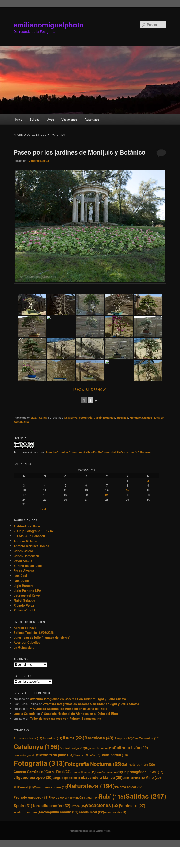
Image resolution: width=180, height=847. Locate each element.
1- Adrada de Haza (27, 526)
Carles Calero (23, 551)
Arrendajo (52, 738)
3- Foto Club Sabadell (29, 536)
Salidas (35, 119)
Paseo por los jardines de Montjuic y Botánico (80, 152)
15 (127, 490)
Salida (43, 417)
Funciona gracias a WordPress (90, 830)
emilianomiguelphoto (49, 24)
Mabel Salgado (24, 600)
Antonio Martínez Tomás (31, 546)
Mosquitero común (50, 787)
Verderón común (28, 812)
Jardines (122, 417)
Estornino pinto (57, 754)
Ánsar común (115, 812)
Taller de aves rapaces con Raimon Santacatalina (65, 718)
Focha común (114, 755)
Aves (50, 119)
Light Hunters (23, 585)
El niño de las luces (28, 565)
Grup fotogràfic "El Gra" (142, 772)
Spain (23, 805)
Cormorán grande (27, 755)
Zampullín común (60, 811)
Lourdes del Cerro (27, 595)
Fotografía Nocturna (93, 763)
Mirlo (153, 777)
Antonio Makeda (25, 541)
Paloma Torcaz (128, 787)
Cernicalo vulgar (72, 748)
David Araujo (23, 560)
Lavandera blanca (102, 777)
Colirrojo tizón (131, 747)
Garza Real (58, 771)
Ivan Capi (20, 575)
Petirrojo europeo (31, 797)
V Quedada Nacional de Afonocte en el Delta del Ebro (68, 708)
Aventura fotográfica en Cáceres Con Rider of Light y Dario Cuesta (78, 698)
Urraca (78, 806)
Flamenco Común (86, 755)
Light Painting (134, 778)
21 (107, 495)
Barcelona (98, 738)
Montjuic (135, 417)
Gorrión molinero (108, 772)
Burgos (122, 738)
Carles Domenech (26, 555)
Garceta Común (29, 771)
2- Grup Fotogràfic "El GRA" (34, 531)
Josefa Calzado (25, 713)
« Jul (43, 509)
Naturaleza (91, 785)
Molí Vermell (24, 787)
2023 (34, 417)
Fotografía (86, 417)
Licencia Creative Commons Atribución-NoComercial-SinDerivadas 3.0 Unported (98, 452)
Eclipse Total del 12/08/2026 (34, 632)
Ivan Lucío (21, 580)
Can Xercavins (145, 738)
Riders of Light (24, 610)
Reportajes (92, 119)
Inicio (18, 119)
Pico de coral (61, 797)
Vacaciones (69, 119)
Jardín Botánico (104, 417)
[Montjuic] (32, 304)
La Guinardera (24, 647)
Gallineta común (138, 764)
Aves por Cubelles (27, 642)
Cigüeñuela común (99, 748)
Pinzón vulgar (86, 797)
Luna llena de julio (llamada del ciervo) (42, 637)
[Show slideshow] (90, 389)
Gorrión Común (83, 772)
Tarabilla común (51, 805)
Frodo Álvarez (24, 570)
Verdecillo (132, 805)
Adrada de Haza (25, 627)
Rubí (112, 796)
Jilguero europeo (33, 777)
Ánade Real (91, 811)
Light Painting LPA (27, 590)
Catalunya (71, 417)
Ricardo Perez (24, 605)
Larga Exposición (67, 778)
